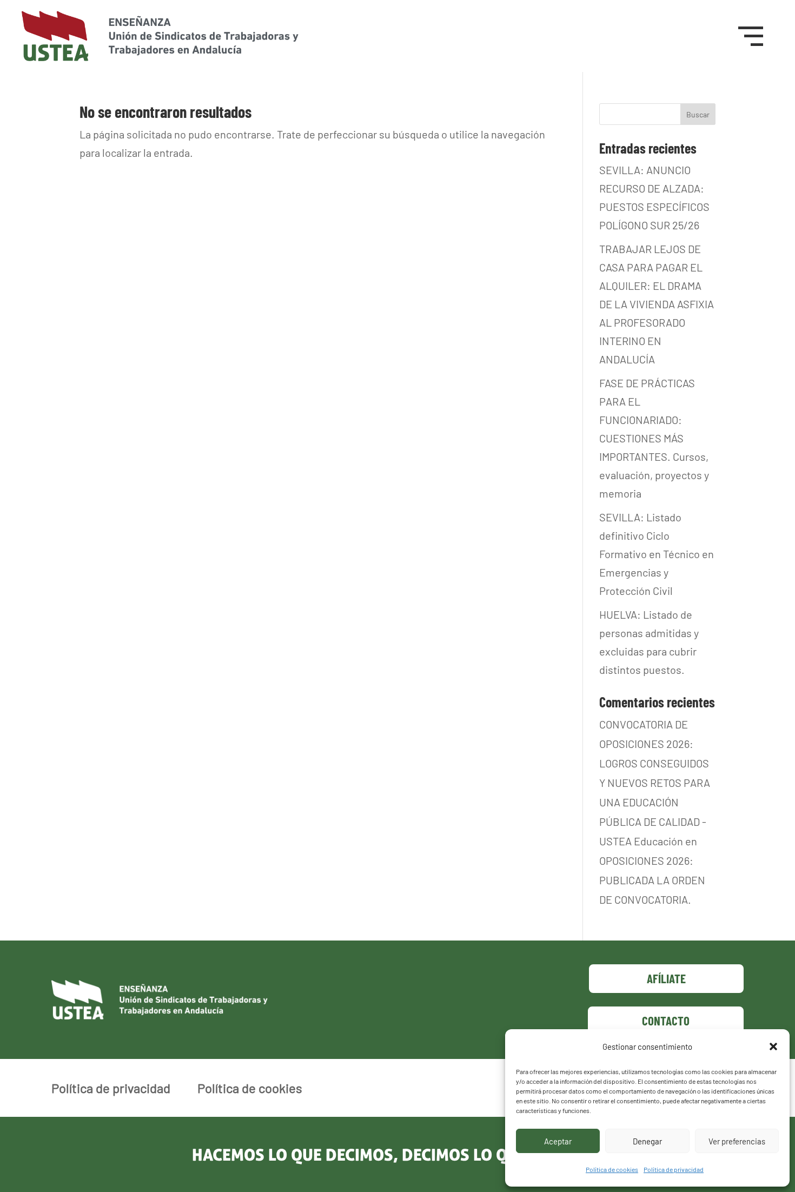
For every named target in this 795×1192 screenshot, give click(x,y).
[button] (773, 1046)
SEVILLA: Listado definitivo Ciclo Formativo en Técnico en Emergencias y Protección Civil (656, 554)
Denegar (647, 1141)
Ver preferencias (736, 1141)
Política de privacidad (674, 1169)
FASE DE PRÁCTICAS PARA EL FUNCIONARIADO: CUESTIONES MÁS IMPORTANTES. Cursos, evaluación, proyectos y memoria (654, 438)
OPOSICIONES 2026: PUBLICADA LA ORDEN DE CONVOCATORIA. (652, 880)
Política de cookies (612, 1169)
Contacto (666, 1020)
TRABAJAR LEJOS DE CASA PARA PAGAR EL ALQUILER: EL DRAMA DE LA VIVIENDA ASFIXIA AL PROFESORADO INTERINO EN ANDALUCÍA (656, 304)
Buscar (698, 114)
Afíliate (666, 978)
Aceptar (558, 1141)
